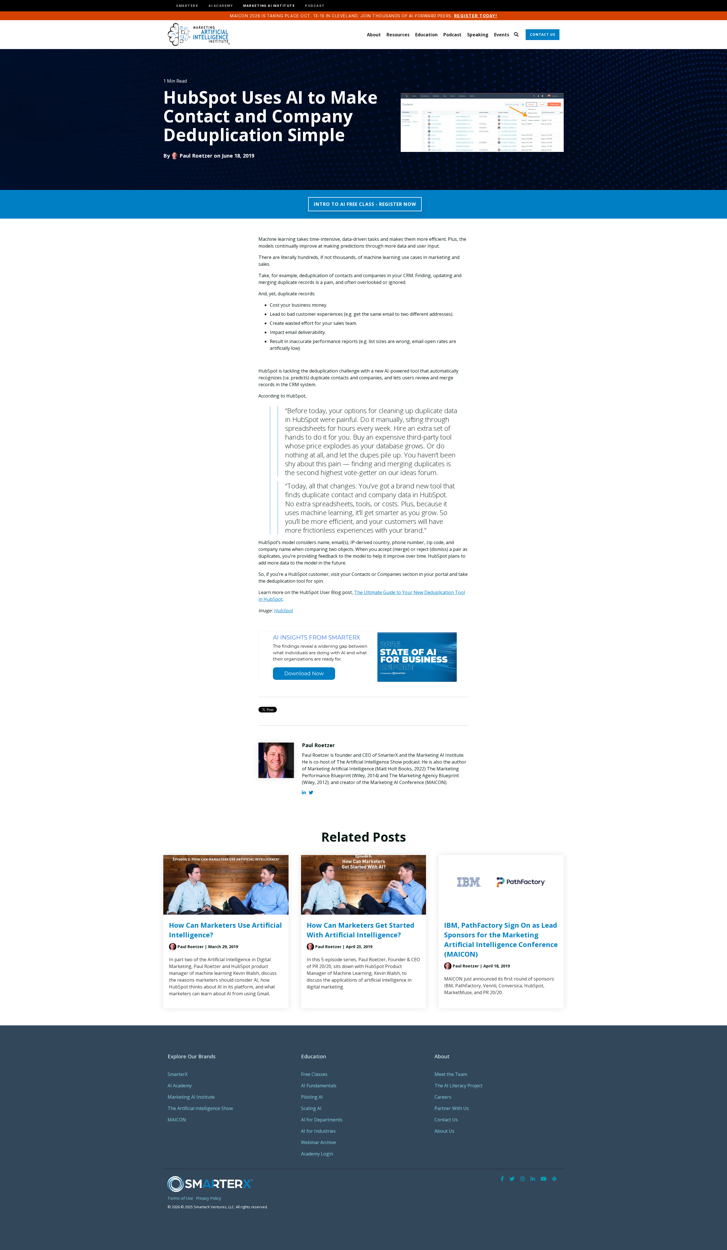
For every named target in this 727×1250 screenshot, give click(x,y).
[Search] (516, 34)
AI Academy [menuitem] (180, 1085)
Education (426, 35)
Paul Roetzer (195, 155)
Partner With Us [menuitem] (451, 1108)
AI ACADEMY (220, 5)
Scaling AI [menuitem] (311, 1108)
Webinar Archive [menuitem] (318, 1142)
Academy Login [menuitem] (317, 1154)
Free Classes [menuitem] (314, 1074)
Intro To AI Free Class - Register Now (365, 204)
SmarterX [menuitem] (177, 1074)
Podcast (452, 35)
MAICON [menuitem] (177, 1120)
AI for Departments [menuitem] (321, 1120)
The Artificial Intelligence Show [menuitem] (200, 1108)
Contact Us (542, 34)
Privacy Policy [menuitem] (208, 1198)
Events (501, 35)
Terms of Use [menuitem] (180, 1198)
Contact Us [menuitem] (446, 1120)
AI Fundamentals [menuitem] (319, 1085)
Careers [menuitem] (442, 1097)
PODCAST (315, 5)
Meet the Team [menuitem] (450, 1074)
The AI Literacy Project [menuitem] (458, 1085)
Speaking (477, 35)
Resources (398, 35)
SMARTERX (187, 5)
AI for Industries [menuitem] (318, 1131)
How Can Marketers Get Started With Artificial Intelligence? (360, 929)
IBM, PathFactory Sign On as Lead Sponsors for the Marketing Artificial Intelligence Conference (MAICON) (501, 939)
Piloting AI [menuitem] (312, 1097)
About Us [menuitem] (444, 1131)
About (374, 35)
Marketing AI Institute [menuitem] (191, 1097)
